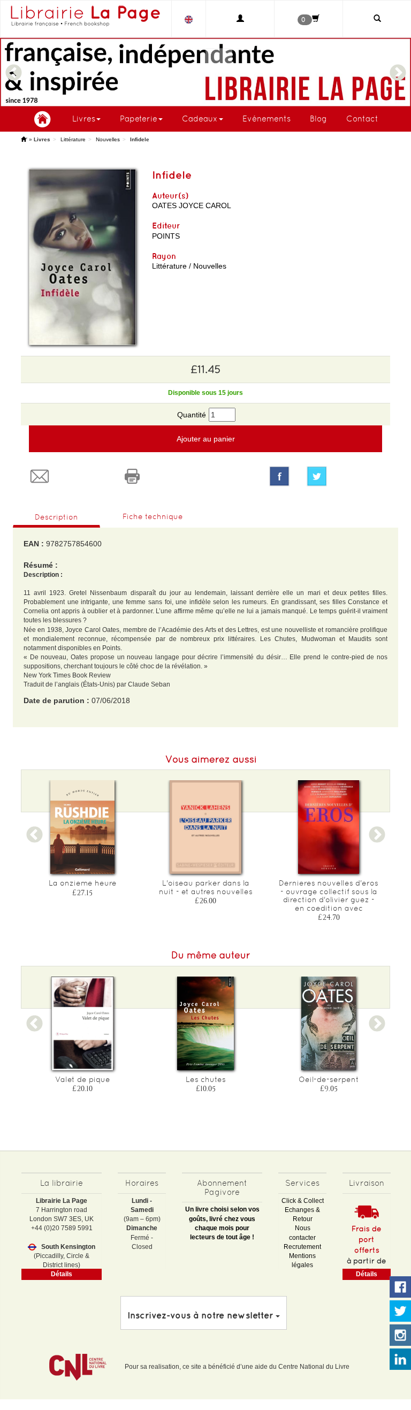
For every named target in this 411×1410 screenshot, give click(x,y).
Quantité (191, 414)
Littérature (73, 139)
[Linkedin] (400, 1359)
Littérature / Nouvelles (189, 266)
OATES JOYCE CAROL (191, 205)
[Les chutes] (205, 1023)
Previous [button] (13, 68)
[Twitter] (344, 476)
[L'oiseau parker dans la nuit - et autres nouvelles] (205, 827)
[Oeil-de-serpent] (328, 1023)
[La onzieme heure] (82, 827)
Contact (362, 118)
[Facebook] (279, 476)
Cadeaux (200, 118)
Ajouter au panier (206, 439)
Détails (61, 1274)
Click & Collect (302, 1201)
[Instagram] (400, 1335)
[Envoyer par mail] (67, 476)
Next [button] (397, 68)
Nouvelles (108, 139)
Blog (318, 118)
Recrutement (302, 1247)
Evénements (266, 118)
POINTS (166, 236)
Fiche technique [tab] (153, 516)
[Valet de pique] (82, 1023)
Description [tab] (56, 517)
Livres (83, 118)
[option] (82, 841)
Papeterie (138, 118)
